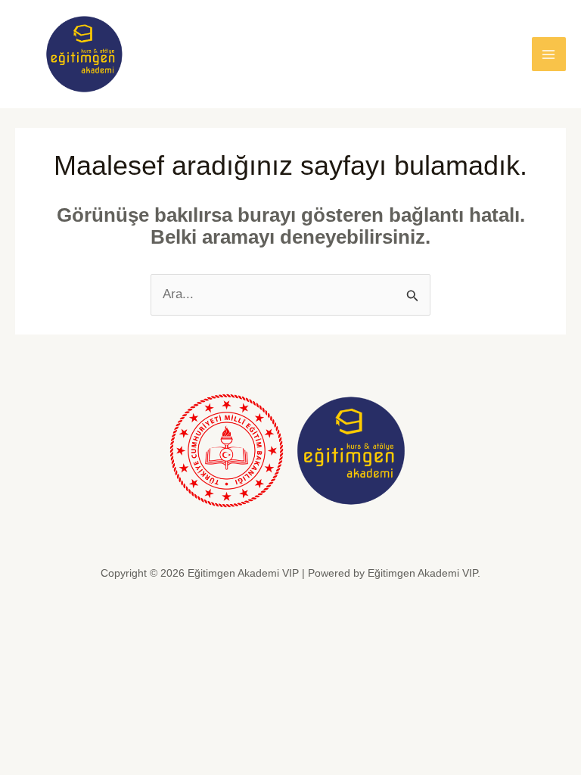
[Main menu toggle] (549, 54)
